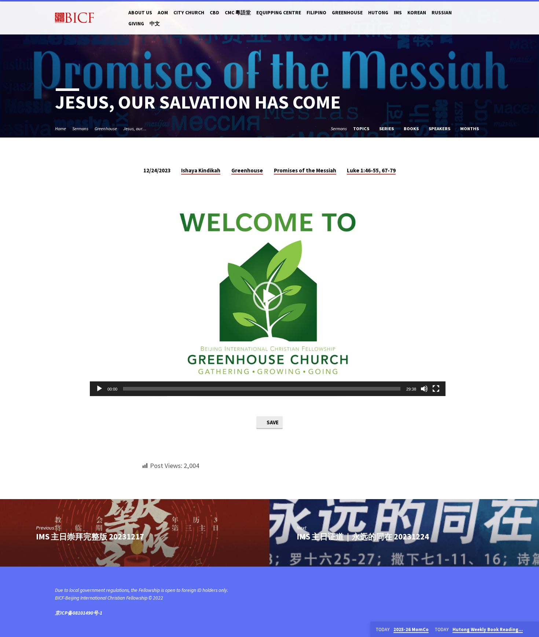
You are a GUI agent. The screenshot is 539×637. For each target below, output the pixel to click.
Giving (136, 24)
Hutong (378, 13)
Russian (442, 13)
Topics (361, 128)
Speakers (440, 128)
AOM (163, 13)
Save (272, 422)
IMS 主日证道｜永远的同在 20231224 (363, 536)
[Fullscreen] (436, 388)
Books (412, 128)
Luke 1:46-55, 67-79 (371, 170)
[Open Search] (481, 18)
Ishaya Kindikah (200, 170)
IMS (398, 13)
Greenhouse (347, 13)
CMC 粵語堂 (238, 13)
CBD (214, 13)
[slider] (261, 389)
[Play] (99, 388)
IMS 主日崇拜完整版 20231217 (90, 536)
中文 (155, 24)
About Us (140, 13)
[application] (267, 296)
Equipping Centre (278, 13)
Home (60, 128)
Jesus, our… (134, 128)
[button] (267, 296)
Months (470, 128)
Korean (416, 13)
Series (387, 128)
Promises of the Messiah (305, 170)
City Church (188, 13)
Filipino (316, 13)
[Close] (532, 630)
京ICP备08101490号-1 (78, 613)
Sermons (80, 128)
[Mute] (424, 388)
